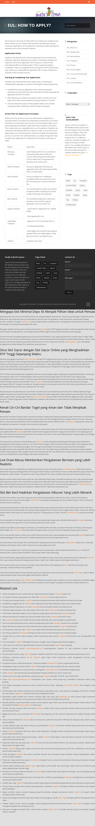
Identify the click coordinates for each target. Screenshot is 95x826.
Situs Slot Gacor (31, 359)
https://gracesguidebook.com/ (19, 679)
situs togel (20, 432)
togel (81, 535)
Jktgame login (30, 766)
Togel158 (58, 594)
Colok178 (46, 737)
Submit (69, 292)
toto (65, 565)
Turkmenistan (71, 205)
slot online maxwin (71, 685)
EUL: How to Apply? (74, 69)
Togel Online (70, 542)
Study (85, 195)
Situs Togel (62, 798)
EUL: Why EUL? (72, 48)
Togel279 (63, 626)
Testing (75, 200)
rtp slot (43, 329)
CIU (75, 181)
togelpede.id (19, 693)
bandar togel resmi (25, 705)
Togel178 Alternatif (27, 580)
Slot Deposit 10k (73, 512)
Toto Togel (78, 572)
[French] (73, 97)
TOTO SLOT (17, 530)
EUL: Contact (71, 78)
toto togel (80, 520)
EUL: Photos (71, 65)
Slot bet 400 (35, 500)
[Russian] (73, 100)
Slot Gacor (38, 382)
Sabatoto (65, 613)
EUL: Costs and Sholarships (77, 74)
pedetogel (63, 697)
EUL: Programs (72, 61)
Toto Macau (43, 597)
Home (7, 2)
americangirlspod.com (34, 648)
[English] (68, 97)
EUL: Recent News (73, 56)
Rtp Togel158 (35, 657)
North (68, 195)
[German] (79, 97)
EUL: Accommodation (74, 82)
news (85, 190)
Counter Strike (71, 185)
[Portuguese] (68, 100)
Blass (68, 181)
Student (76, 195)
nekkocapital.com (51, 670)
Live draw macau (68, 469)
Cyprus (82, 185)
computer (83, 181)
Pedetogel (35, 607)
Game (78, 190)
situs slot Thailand (40, 397)
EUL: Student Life (73, 52)
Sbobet (37, 771)
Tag (67, 200)
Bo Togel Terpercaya (84, 484)
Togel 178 (27, 654)
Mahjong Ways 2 (71, 342)
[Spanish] (79, 100)
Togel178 (19, 642)
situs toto (40, 441)
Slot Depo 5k (26, 322)
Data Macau (70, 421)
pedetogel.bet (52, 663)
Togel (79, 550)
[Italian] (85, 97)
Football (69, 190)
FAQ (13, 2)
